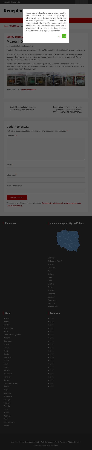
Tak (64, 36)
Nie (59, 36)
